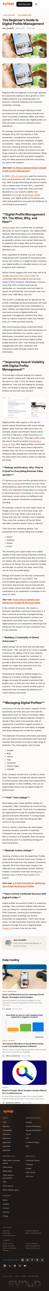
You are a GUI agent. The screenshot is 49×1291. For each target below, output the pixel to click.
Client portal (7, 1167)
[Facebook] (15, 1266)
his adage (16, 483)
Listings (29, 1122)
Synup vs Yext (8, 1243)
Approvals (7, 1142)
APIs (4, 1182)
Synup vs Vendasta (9, 1248)
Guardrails (6, 1146)
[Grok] (42, 1260)
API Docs (29, 1176)
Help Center (30, 1172)
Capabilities (7, 1130)
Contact (6, 1208)
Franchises (7, 1233)
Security (6, 1212)
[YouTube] (25, 1266)
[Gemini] (37, 1260)
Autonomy (7, 1138)
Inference (6, 1134)
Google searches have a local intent (18, 276)
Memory (6, 1126)
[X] (10, 1266)
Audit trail (6, 1150)
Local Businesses (9, 1235)
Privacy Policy (8, 1276)
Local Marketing (24, 15)
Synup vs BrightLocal (32, 1246)
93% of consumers (19, 176)
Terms (16, 1276)
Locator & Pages (32, 1142)
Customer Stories (33, 1160)
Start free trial (24, 4)
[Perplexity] (27, 1260)
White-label (7, 1171)
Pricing (5, 1216)
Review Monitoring (33, 1126)
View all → (6, 1250)
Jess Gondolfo (8, 28)
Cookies (24, 1276)
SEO (27, 1138)
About (5, 1200)
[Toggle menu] (36, 4)
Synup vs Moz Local (32, 1248)
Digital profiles (8, 227)
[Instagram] (20, 1266)
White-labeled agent (11, 1190)
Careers (6, 1204)
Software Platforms (32, 1231)
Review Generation (33, 1130)
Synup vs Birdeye (31, 1243)
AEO (27, 1146)
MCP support (8, 1186)
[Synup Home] (8, 4)
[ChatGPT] (23, 1260)
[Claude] (32, 1260)
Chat (4, 1122)
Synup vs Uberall (9, 1246)
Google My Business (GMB (27, 195)
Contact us (7, 928)
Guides (28, 1168)
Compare (29, 1164)
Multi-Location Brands (33, 1233)
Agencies (6, 1231)
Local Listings (9, 15)
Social (28, 1134)
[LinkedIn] (5, 1266)
